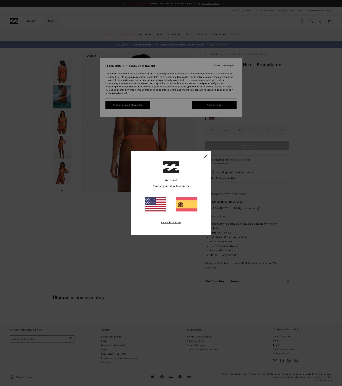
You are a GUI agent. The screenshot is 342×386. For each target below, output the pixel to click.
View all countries (171, 222)
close (206, 156)
